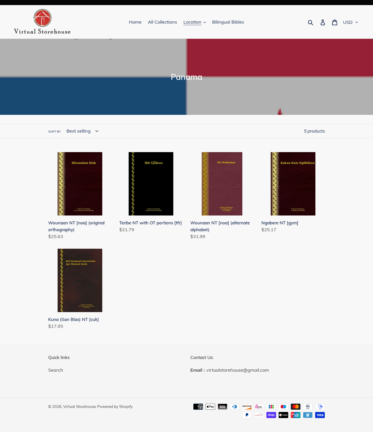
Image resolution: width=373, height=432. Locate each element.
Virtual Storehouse (79, 406)
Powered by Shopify (115, 406)
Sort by (54, 131)
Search (55, 370)
